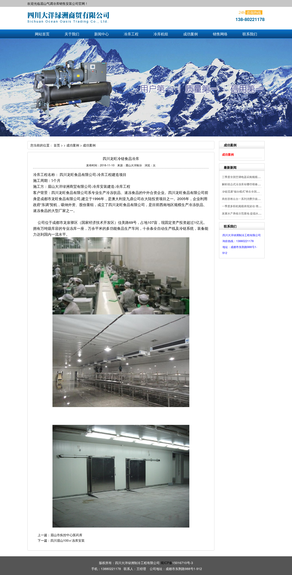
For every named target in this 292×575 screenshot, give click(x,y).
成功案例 (190, 34)
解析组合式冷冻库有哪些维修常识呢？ (245, 184)
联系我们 (249, 34)
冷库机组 (161, 34)
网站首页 (42, 34)
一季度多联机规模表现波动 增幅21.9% (245, 206)
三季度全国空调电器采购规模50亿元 (244, 177)
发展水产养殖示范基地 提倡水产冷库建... (246, 213)
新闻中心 (101, 34)
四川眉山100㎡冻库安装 (67, 540)
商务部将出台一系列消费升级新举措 (244, 199)
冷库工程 (131, 34)
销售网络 (220, 34)
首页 (57, 145)
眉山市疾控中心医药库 (66, 535)
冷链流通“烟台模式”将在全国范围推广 (245, 191)
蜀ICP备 (166, 562)
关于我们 (72, 34)
